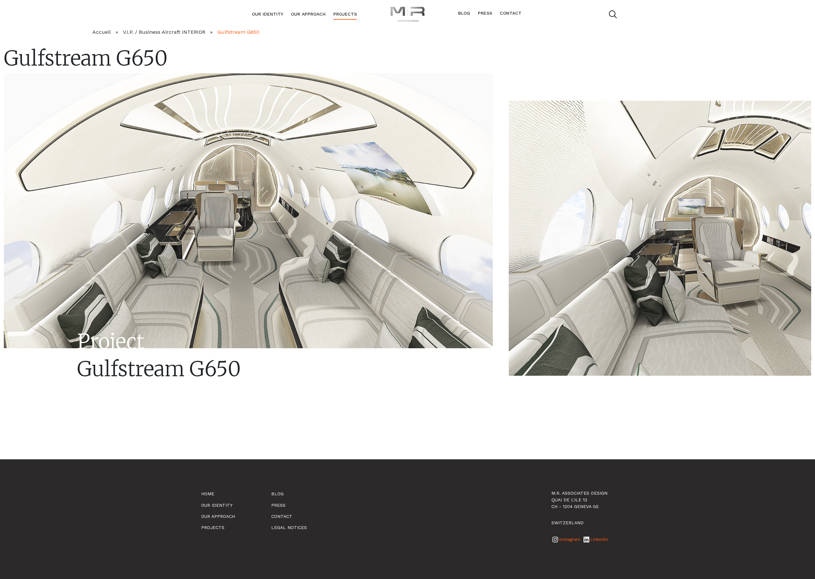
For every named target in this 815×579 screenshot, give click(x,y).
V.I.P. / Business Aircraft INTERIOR (164, 32)
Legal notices (289, 527)
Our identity (267, 14)
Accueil (101, 32)
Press (485, 13)
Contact (510, 13)
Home (207, 493)
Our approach (308, 14)
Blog (464, 13)
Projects (345, 14)
